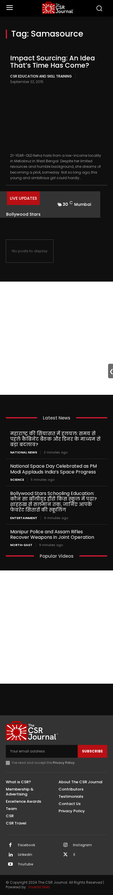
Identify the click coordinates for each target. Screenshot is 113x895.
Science (17, 480)
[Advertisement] (56, 338)
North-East (21, 545)
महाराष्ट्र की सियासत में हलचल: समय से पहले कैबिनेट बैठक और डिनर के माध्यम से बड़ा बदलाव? (55, 439)
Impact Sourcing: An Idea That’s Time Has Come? (52, 61)
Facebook (26, 845)
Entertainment (23, 518)
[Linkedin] (10, 855)
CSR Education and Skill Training (41, 76)
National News (23, 452)
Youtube (25, 864)
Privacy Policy (63, 762)
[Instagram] (65, 845)
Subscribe (92, 751)
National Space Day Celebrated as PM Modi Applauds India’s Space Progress (53, 469)
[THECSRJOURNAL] (58, 8)
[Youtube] (10, 864)
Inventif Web (39, 887)
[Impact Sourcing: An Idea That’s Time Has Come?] (56, 119)
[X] (65, 855)
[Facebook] (10, 845)
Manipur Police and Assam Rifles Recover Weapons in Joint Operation (52, 534)
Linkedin (25, 854)
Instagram (82, 845)
